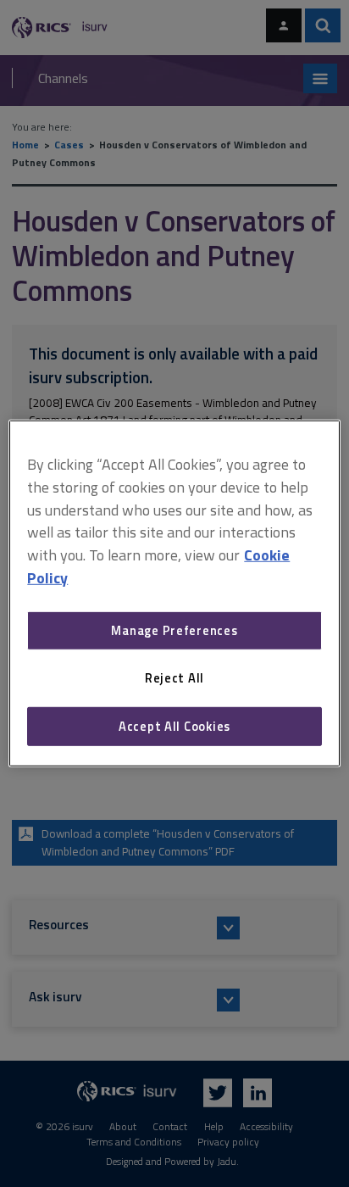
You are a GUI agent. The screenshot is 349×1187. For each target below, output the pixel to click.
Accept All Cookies (174, 726)
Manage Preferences (174, 630)
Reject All (174, 678)
